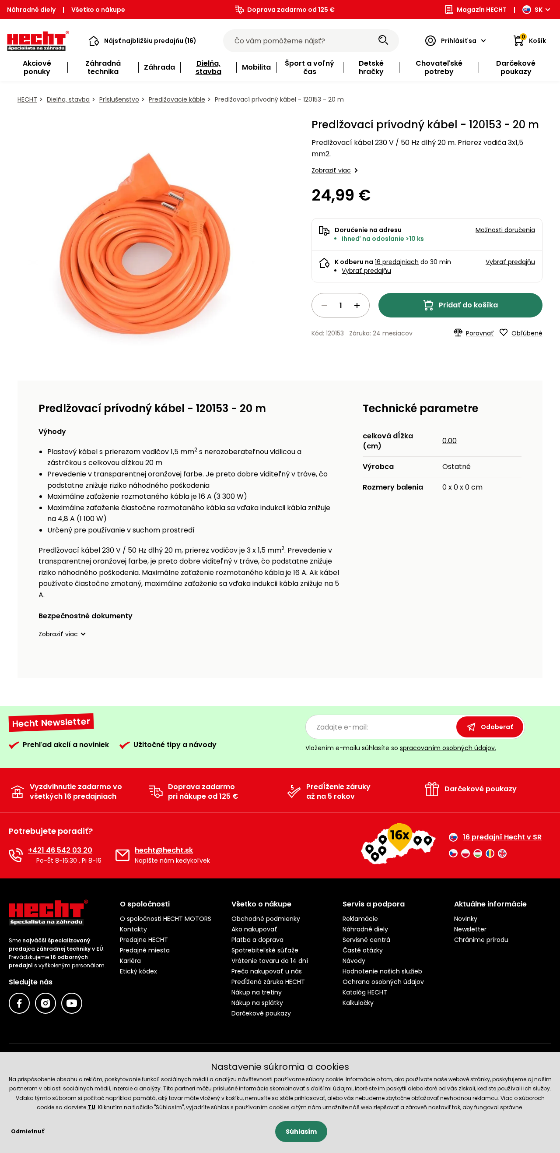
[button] (142, 41)
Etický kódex (138, 971)
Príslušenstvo (119, 99)
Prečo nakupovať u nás (266, 971)
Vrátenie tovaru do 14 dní (269, 960)
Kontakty (133, 929)
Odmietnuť (27, 1131)
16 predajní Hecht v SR (502, 837)
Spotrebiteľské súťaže (264, 950)
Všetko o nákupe (98, 9)
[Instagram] (45, 1003)
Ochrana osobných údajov (383, 981)
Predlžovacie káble (177, 99)
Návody (354, 960)
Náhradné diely (31, 9)
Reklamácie (360, 918)
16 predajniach (397, 261)
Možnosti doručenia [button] (505, 230)
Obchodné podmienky (265, 918)
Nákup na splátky (257, 1002)
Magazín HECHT (482, 9)
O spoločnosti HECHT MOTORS (165, 918)
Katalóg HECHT (365, 992)
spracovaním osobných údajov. (448, 748)
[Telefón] (16, 855)
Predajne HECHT (144, 939)
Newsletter (470, 929)
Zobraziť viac (331, 170)
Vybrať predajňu (366, 270)
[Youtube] (71, 1003)
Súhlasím (301, 1131)
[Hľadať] (383, 41)
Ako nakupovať (254, 929)
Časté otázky (363, 950)
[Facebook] (19, 1003)
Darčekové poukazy (261, 1013)
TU (91, 1107)
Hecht (27, 99)
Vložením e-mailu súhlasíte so (400, 748)
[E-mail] (123, 855)
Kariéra (130, 960)
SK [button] (538, 9)
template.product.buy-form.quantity (340, 305)
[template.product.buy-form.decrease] (324, 305)
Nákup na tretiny (256, 992)
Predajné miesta (145, 950)
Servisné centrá (366, 939)
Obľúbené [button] (526, 333)
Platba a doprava (257, 939)
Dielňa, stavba (68, 99)
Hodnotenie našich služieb (382, 971)
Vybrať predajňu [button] (510, 261)
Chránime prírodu (481, 939)
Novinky (465, 918)
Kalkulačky (358, 1002)
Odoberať (497, 727)
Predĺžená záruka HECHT (268, 981)
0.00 (449, 441)
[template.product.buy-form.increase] (357, 305)
